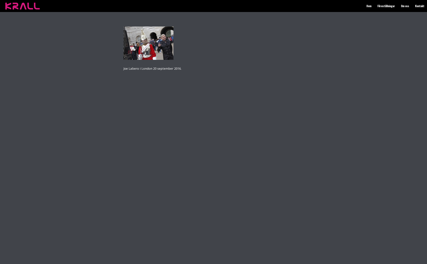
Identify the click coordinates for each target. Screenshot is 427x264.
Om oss (405, 6)
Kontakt (419, 6)
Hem (368, 6)
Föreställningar (386, 6)
